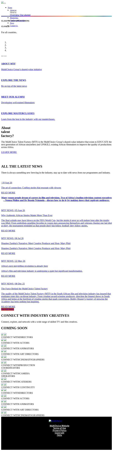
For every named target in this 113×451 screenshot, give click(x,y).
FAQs (59, 435)
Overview (14, 15)
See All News (7, 309)
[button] (61, 10)
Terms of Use (59, 428)
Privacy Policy (59, 430)
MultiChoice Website (59, 426)
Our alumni (25, 15)
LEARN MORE (9, 152)
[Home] (2, 2)
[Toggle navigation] (5, 3)
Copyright (59, 433)
